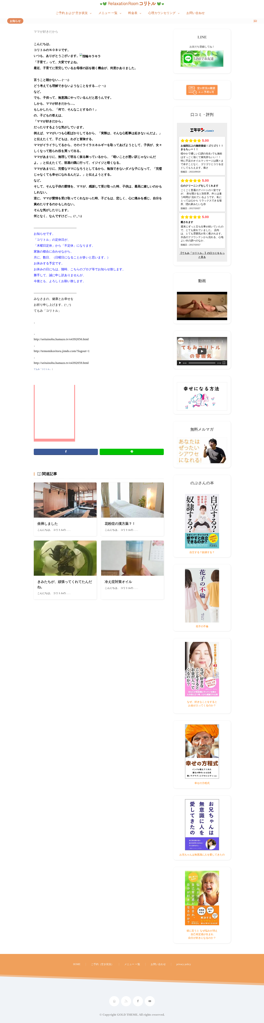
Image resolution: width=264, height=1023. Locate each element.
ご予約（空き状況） (102, 964)
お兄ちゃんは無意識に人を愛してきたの (202, 854)
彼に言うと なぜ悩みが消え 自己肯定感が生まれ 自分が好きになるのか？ (202, 934)
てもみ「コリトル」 (43, 369)
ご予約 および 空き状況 (72, 13)
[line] (132, 452)
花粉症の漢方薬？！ (120, 523)
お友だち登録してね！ (202, 46)
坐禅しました (47, 523)
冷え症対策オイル (118, 582)
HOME (76, 964)
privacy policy (183, 964)
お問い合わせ (195, 13)
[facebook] (66, 452)
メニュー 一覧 (107, 13)
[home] (114, 1001)
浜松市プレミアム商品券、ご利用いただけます (234, 20)
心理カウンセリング (162, 13)
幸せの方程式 (202, 783)
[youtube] (150, 1001)
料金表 (132, 13)
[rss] (126, 1001)
